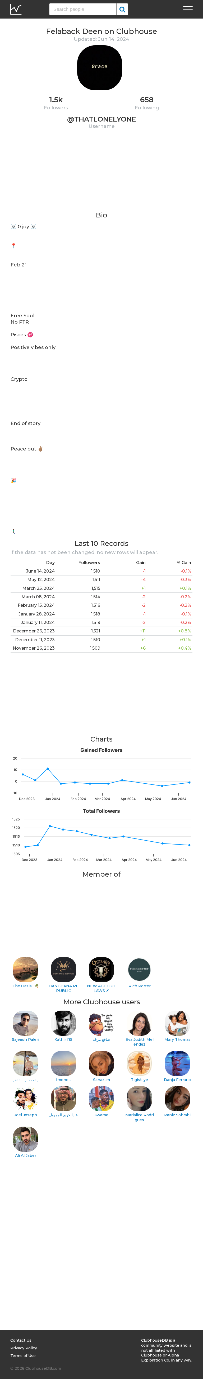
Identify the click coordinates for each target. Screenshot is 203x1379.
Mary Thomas (177, 1039)
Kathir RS (63, 1039)
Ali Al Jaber (25, 1155)
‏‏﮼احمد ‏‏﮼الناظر (25, 1079)
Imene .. (63, 1079)
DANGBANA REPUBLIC (64, 988)
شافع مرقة (101, 1039)
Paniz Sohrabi (177, 1115)
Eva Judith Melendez (140, 1042)
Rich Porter (139, 986)
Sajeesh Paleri (25, 1039)
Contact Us (20, 1340)
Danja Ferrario (177, 1079)
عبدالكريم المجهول (63, 1115)
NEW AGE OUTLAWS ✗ (101, 988)
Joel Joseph (25, 1115)
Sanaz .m (101, 1079)
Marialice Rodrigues (139, 1117)
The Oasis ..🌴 (25, 986)
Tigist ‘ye (139, 1079)
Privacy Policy (23, 1348)
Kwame (101, 1115)
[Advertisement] (101, 173)
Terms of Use (23, 1355)
